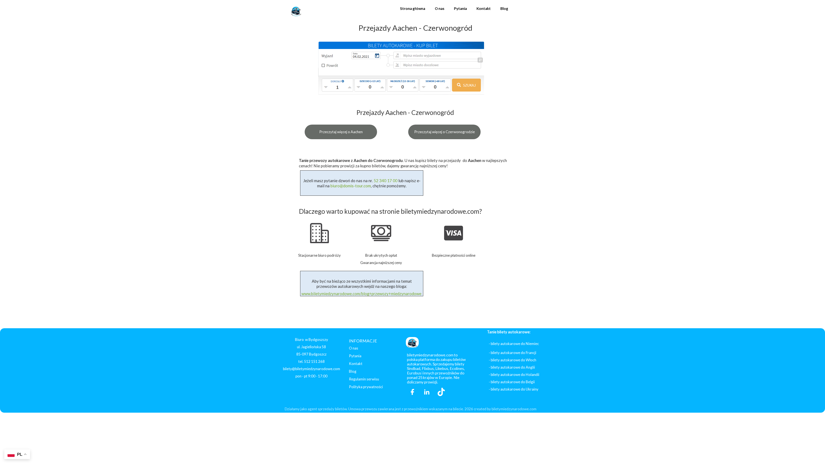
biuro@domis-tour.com (350, 185)
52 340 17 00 (385, 180)
